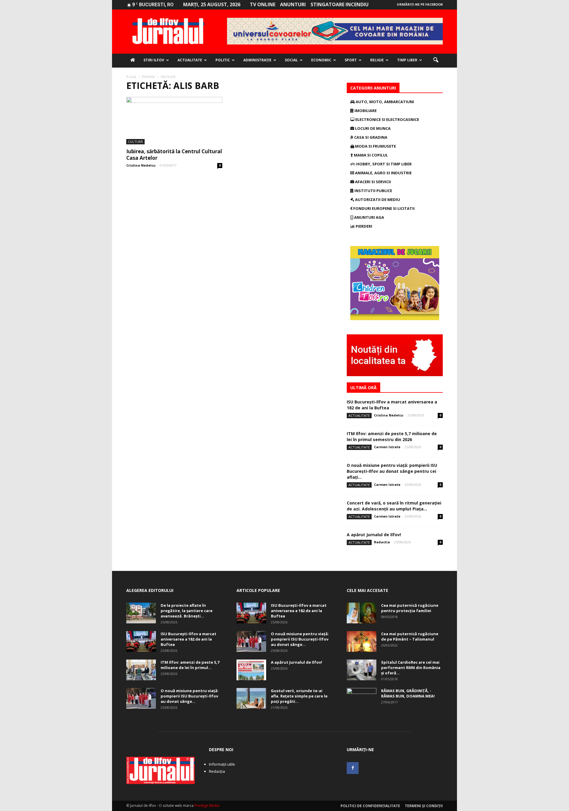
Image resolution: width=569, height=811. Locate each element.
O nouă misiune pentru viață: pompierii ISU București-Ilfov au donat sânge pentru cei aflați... (392, 471)
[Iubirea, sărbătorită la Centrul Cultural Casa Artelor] (174, 120)
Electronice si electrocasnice (386, 119)
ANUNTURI (293, 4)
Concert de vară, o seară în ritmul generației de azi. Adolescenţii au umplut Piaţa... (394, 506)
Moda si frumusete (375, 146)
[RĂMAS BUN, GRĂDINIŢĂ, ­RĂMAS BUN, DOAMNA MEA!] (361, 698)
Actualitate (190, 60)
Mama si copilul (370, 155)
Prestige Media (206, 805)
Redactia (382, 542)
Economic (321, 60)
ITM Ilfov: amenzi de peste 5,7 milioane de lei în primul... (190, 665)
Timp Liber (407, 60)
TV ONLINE (262, 4)
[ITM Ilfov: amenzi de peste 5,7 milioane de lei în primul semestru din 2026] (141, 670)
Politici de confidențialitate (370, 805)
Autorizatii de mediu (377, 199)
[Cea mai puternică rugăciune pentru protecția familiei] (361, 613)
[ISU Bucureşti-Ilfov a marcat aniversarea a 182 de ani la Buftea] (141, 641)
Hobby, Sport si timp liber (383, 164)
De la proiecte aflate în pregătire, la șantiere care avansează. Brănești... (186, 611)
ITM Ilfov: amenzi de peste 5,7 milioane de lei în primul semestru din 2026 (392, 436)
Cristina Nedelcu (141, 165)
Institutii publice (373, 190)
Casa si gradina (370, 137)
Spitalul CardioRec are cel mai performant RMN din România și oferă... (410, 668)
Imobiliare (365, 110)
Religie (377, 60)
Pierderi (363, 226)
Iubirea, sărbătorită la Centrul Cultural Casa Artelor (174, 154)
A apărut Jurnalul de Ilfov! (374, 534)
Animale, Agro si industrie (383, 172)
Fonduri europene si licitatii (383, 208)
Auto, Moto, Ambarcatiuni (384, 101)
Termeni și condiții (424, 805)
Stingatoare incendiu (340, 4)
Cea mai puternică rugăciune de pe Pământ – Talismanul (409, 636)
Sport (351, 60)
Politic (222, 60)
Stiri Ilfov (153, 60)
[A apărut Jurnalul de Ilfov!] (251, 670)
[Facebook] (353, 768)
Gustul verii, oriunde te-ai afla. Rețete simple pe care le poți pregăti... (299, 696)
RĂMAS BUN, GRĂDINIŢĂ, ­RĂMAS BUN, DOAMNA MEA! (408, 693)
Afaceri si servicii (372, 181)
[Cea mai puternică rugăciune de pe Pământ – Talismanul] (361, 641)
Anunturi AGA (368, 217)
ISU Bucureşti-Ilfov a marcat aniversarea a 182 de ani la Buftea (188, 639)
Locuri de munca (372, 128)
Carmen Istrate (387, 447)
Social (291, 60)
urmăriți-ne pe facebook (420, 4)
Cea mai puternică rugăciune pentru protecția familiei (409, 608)
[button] (436, 60)
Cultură (135, 141)
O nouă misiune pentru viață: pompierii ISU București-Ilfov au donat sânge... (190, 696)
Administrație (257, 60)
